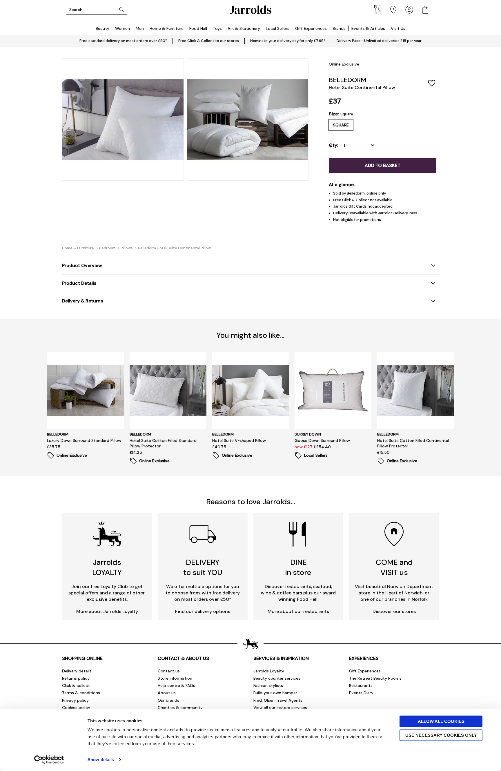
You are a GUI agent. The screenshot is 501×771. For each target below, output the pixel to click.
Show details (101, 759)
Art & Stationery (244, 28)
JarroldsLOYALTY (107, 567)
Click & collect (76, 685)
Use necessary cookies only (441, 734)
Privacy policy (75, 700)
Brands (339, 28)
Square (341, 125)
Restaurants (361, 685)
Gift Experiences (311, 28)
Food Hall (198, 28)
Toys (217, 28)
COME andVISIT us (394, 567)
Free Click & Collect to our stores (208, 40)
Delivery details (77, 671)
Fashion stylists (268, 685)
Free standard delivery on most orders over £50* (123, 40)
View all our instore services (280, 707)
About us (167, 692)
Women (122, 28)
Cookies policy (76, 707)
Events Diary (361, 692)
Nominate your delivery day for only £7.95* (287, 40)
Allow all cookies (441, 721)
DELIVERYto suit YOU (202, 567)
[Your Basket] (425, 10)
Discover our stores (394, 611)
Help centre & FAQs (176, 685)
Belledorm (347, 80)
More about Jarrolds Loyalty (107, 611)
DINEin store (298, 567)
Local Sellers (277, 28)
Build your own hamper (275, 692)
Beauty (102, 28)
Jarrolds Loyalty (268, 671)
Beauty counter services (276, 678)
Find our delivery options (202, 611)
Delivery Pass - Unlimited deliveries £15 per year (379, 40)
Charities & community (180, 707)
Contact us (169, 671)
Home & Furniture (167, 28)
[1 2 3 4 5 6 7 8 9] (360, 145)
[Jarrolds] (250, 10)
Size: (341, 114)
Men (140, 28)
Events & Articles (368, 28)
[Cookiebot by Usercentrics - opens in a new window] (49, 759)
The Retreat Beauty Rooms (375, 678)
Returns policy (76, 678)
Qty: (333, 145)
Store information (175, 678)
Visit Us (398, 28)
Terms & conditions (81, 692)
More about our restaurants (298, 611)
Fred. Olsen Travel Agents (277, 700)
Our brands (168, 700)
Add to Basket (382, 165)
